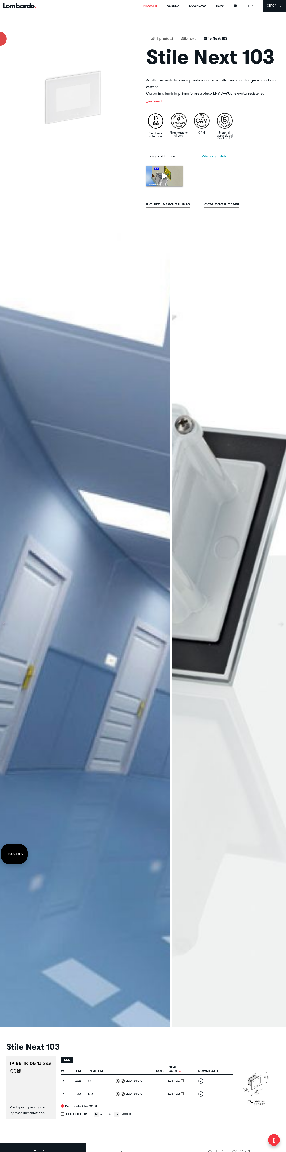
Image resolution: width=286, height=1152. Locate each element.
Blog (220, 6)
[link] (14, 854)
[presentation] (5, 624)
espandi (155, 101)
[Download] (200, 1081)
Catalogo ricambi (221, 204)
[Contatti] (235, 5)
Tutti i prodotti (161, 38)
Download (197, 6)
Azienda (173, 6)
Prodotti (150, 6)
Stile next (188, 38)
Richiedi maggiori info (168, 204)
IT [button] (248, 6)
